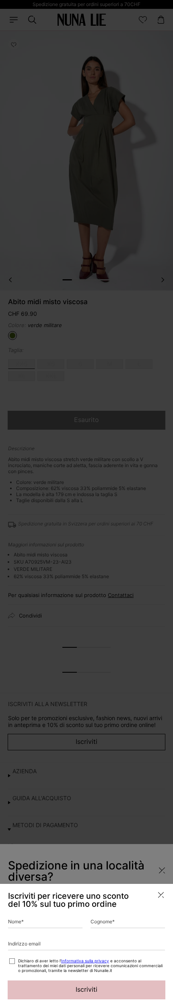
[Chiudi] (161, 895)
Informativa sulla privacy (85, 960)
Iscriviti (86, 989)
